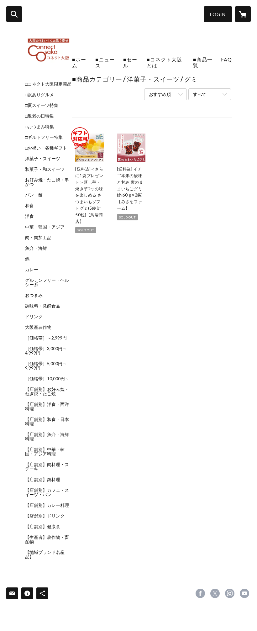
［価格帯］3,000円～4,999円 (46, 350)
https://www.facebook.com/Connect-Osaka (200, 593)
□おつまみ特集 (39, 126)
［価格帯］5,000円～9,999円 (46, 365)
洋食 (29, 216)
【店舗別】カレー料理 (47, 505)
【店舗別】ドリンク (45, 516)
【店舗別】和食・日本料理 (47, 421)
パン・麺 (34, 195)
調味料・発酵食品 (42, 306)
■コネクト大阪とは (164, 62)
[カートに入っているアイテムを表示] (243, 14)
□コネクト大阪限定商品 (48, 84)
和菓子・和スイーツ (45, 169)
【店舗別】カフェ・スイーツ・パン (47, 492)
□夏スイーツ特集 (41, 105)
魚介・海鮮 (36, 248)
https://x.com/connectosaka (215, 593)
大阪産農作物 (38, 327)
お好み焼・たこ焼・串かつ (47, 182)
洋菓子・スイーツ (42, 158)
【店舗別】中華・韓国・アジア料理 (45, 451)
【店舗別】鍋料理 (42, 479)
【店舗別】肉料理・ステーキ (47, 466)
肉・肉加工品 (38, 237)
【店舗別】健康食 (42, 526)
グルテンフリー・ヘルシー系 (47, 282)
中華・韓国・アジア (45, 227)
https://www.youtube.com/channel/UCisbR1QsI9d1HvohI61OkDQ (244, 593)
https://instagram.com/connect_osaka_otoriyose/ (229, 593)
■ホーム (79, 62)
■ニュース (105, 62)
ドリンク (34, 316)
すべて (199, 94)
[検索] (14, 14)
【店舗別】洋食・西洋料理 (47, 406)
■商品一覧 (202, 62)
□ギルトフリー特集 (44, 137)
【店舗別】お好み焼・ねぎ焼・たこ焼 (47, 391)
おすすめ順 (160, 94)
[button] (218, 14)
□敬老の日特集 (39, 116)
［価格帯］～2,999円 (46, 338)
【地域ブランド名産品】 (45, 554)
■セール (130, 62)
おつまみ (34, 295)
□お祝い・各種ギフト (46, 148)
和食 (29, 205)
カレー (31, 269)
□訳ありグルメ (39, 94)
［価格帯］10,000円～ (47, 378)
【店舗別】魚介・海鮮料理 (47, 436)
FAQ (226, 59)
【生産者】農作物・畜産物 (47, 539)
